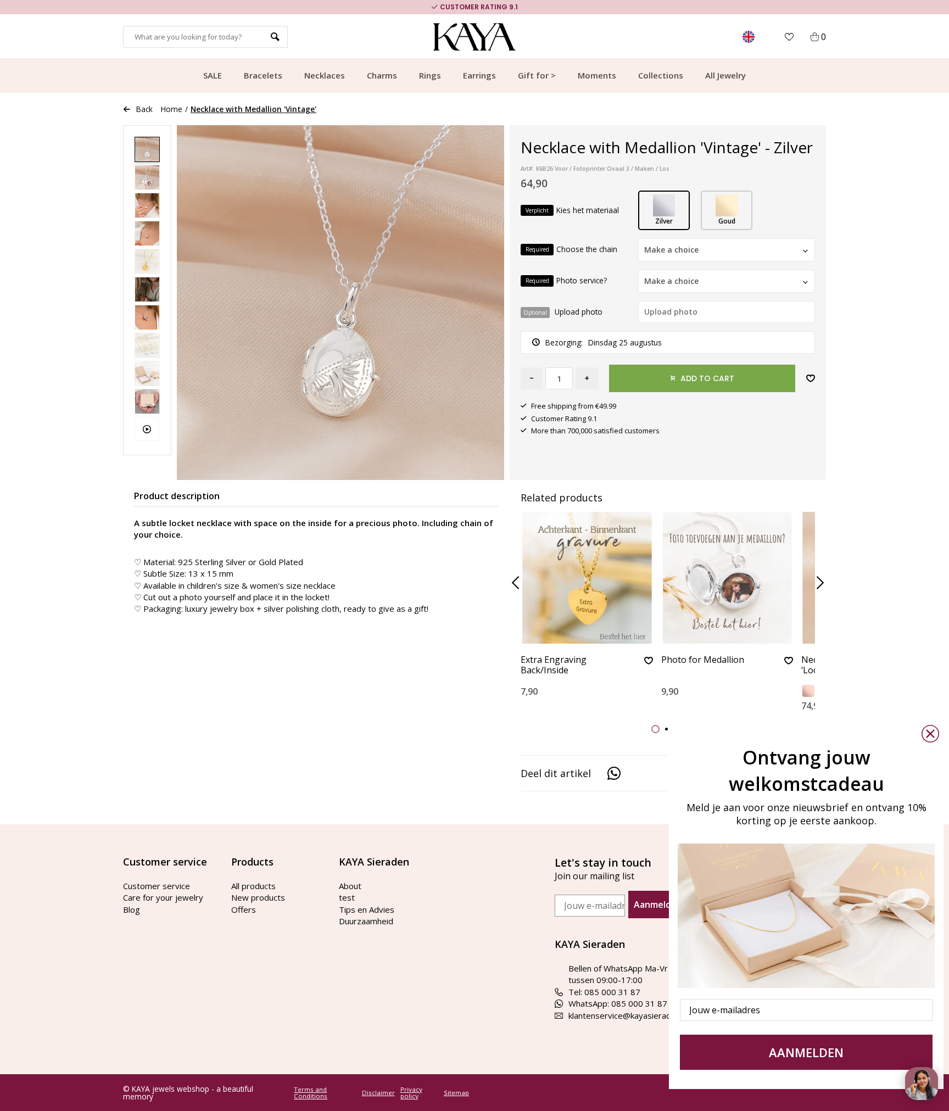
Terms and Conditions (310, 1092)
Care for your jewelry (163, 897)
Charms (382, 75)
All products (253, 885)
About (350, 885)
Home (171, 109)
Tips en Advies (366, 909)
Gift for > (537, 75)
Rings (430, 75)
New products (258, 897)
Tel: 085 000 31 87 (604, 991)
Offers (243, 909)
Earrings (479, 75)
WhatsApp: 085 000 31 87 (617, 1003)
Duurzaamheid (366, 920)
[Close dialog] (930, 733)
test (347, 897)
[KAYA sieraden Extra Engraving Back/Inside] (587, 578)
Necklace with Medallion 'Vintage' (253, 109)
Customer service (156, 885)
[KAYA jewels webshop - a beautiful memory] (475, 37)
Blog (131, 909)
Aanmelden (658, 904)
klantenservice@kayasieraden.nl (628, 1015)
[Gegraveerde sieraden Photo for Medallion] (727, 578)
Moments (597, 75)
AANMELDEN (806, 1052)
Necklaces (324, 75)
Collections (660, 75)
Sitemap (456, 1093)
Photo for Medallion (702, 660)
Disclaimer (378, 1093)
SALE (212, 75)
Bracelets (263, 75)
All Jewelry (725, 75)
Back (144, 109)
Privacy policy (411, 1092)
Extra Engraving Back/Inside (554, 665)
